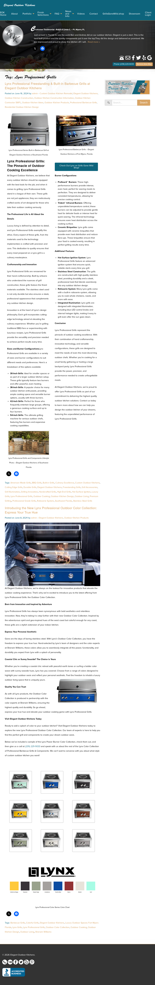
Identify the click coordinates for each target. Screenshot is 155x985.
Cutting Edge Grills (13, 487)
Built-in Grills (48, 482)
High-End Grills (64, 492)
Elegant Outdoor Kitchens (19, 5)
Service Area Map (144, 64)
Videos (81, 13)
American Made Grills (20, 482)
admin (35, 93)
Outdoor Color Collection (57, 927)
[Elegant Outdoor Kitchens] (13, 35)
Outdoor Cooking (41, 496)
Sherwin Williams (43, 932)
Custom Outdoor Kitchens (87, 482)
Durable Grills (29, 487)
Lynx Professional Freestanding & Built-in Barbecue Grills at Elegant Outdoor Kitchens (47, 85)
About (14, 13)
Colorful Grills (32, 923)
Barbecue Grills (17, 923)
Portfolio (27, 13)
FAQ (57, 13)
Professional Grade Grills (24, 501)
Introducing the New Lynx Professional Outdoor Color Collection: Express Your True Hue (51, 510)
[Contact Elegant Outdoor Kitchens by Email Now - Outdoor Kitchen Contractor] (127, 58)
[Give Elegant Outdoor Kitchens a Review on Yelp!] (144, 58)
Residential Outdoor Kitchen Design (22, 107)
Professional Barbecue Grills (83, 102)
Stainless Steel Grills (82, 501)
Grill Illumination (12, 492)
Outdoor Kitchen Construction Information (54, 98)
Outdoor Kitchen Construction (19, 98)
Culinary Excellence (64, 482)
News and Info (68, 14)
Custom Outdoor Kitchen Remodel (56, 93)
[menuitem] (19, 5)
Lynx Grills (17, 927)
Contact (93, 13)
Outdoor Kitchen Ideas (32, 102)
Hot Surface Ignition (81, 492)
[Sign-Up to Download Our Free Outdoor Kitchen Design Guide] (127, 88)
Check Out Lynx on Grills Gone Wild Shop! (76, 166)
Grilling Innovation (29, 492)
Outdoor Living (82, 496)
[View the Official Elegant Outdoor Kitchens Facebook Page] (133, 58)
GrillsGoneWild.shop (113, 13)
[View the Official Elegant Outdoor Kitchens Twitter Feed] (138, 58)
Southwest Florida (63, 501)
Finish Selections (43, 13)
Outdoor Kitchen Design (62, 496)
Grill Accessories (89, 487)
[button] (20, 782)
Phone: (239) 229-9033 (124, 64)
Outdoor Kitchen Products (57, 102)
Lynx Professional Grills (21, 496)
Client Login (148, 13)
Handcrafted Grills (47, 492)
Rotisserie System (45, 501)
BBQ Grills (37, 482)
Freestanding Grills (72, 487)
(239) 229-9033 (32, 746)
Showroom (134, 13)
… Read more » (93, 42)
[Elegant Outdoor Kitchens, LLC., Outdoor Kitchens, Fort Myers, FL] (13, 972)
